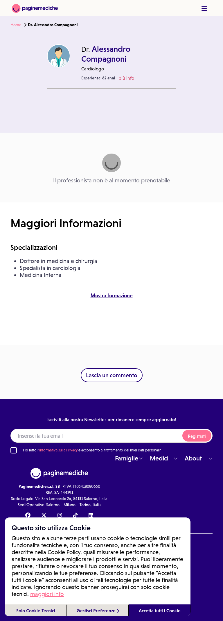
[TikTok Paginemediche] (75, 516)
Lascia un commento (111, 375)
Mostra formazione (112, 295)
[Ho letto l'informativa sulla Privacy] (13, 450)
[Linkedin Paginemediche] (91, 516)
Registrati (197, 436)
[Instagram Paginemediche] (59, 516)
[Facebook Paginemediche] (27, 516)
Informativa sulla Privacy (58, 450)
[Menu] (204, 9)
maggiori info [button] (47, 594)
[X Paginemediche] (43, 516)
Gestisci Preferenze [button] (97, 610)
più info (126, 78)
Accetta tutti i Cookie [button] (160, 610)
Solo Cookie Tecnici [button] (35, 610)
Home (15, 24)
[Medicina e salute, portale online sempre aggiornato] (35, 8)
